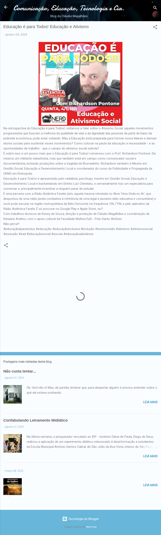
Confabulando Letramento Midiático (35, 420)
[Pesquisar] (155, 8)
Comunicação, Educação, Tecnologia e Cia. (69, 8)
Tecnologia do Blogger (83, 519)
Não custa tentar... (19, 371)
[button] (155, 28)
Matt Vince (91, 527)
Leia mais (150, 402)
